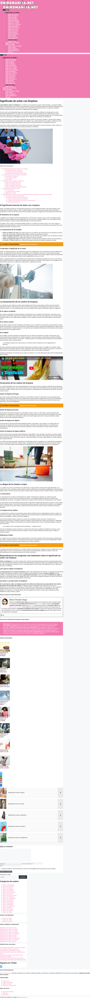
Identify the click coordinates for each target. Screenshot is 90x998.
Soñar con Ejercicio (8, 894)
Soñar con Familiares (13, 26)
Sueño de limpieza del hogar (13, 182)
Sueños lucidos (12, 47)
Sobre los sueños (10, 44)
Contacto (5, 993)
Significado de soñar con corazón (9, 932)
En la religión (8, 179)
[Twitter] (1, 615)
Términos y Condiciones (9, 985)
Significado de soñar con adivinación (10, 938)
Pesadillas (10, 52)
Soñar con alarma (7, 919)
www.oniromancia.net (6, 973)
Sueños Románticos (13, 38)
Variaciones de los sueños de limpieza (13, 181)
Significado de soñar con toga (8, 927)
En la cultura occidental (11, 176)
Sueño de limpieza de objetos (13, 185)
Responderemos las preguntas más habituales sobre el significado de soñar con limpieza (27, 194)
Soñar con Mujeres (12, 32)
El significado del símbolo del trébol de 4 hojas (13, 959)
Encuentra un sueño (5, 874)
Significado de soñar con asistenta (9, 933)
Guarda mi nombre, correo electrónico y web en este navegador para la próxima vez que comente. (29, 868)
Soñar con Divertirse (8, 891)
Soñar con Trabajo (12, 40)
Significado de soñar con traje (8, 936)
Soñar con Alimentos (8, 886)
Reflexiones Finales (10, 193)
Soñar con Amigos (12, 17)
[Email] (31, 783)
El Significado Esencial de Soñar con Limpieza (15, 168)
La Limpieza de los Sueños (12, 191)
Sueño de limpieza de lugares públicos (15, 187)
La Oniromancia (9, 190)
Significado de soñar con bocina (9, 929)
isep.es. (31, 605)
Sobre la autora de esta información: (18, 199)
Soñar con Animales (13, 19)
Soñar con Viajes (12, 41)
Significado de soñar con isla (8, 941)
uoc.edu (39, 603)
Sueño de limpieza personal (12, 184)
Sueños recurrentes (13, 49)
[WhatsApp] (31, 777)
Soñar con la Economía (13, 22)
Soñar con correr (7, 921)
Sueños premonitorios (13, 50)
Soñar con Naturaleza (13, 34)
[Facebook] (31, 775)
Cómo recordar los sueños (15, 46)
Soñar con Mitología (13, 31)
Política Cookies (7, 984)
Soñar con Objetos (13, 37)
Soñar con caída (7, 918)
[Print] (31, 781)
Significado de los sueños (12, 13)
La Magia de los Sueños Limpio (11, 188)
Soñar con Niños (12, 35)
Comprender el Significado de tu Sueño (16, 173)
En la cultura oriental (10, 178)
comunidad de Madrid (16, 607)
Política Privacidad (8, 982)
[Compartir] (31, 785)
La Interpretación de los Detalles (14, 171)
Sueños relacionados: (14, 202)
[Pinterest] (31, 779)
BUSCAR (22, 877)
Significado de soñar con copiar (9, 930)
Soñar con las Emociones (14, 25)
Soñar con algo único (13, 14)
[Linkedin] (3, 615)
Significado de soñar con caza (8, 935)
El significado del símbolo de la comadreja (11, 958)
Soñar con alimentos (13, 16)
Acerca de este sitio (8, 991)
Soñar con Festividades (14, 28)
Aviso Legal (6, 981)
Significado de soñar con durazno (9, 939)
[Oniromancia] (20, 8)
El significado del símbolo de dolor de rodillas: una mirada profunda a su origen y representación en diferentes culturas (12, 949)
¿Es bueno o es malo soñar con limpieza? (16, 197)
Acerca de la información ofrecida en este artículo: (22, 200)
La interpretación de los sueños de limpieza (15, 175)
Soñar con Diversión (13, 20)
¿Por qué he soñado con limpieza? (14, 196)
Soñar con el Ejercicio (13, 23)
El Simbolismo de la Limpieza (13, 170)
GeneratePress (23, 997)
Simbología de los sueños (12, 43)
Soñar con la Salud (13, 29)
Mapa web (5, 994)
